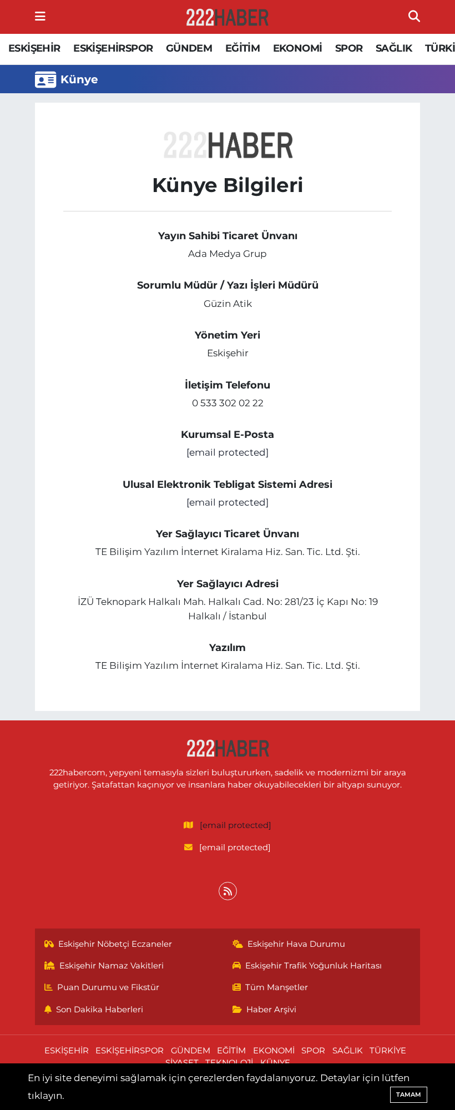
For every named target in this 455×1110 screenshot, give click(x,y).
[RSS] (228, 891)
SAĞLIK (394, 48)
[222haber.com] (227, 17)
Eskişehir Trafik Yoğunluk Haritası (313, 966)
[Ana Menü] (40, 16)
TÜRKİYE (388, 1051)
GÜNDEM (189, 48)
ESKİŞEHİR (34, 48)
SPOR (349, 48)
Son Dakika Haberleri (99, 1010)
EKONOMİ (297, 48)
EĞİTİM (242, 48)
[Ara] (414, 16)
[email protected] (227, 452)
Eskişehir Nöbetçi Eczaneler (115, 944)
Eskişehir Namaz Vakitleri (111, 966)
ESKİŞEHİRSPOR (113, 48)
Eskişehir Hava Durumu (296, 944)
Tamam (408, 1094)
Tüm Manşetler (276, 987)
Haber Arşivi (271, 1010)
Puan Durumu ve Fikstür (108, 987)
